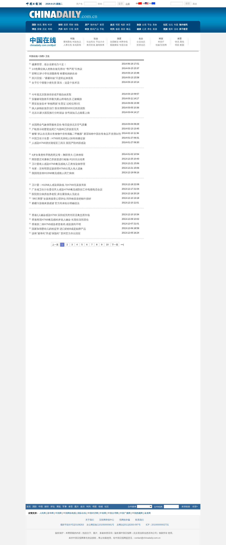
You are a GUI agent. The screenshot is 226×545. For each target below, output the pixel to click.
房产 (87, 24)
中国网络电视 (69, 513)
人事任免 (67, 45)
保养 (76, 29)
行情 (71, 29)
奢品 (128, 29)
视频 (165, 29)
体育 (128, 24)
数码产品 (94, 29)
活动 (176, 29)
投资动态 (141, 45)
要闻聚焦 (67, 42)
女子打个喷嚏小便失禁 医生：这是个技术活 (55, 82)
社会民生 (91, 42)
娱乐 (112, 24)
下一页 (115, 244)
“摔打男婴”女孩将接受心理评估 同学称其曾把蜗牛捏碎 (61, 198)
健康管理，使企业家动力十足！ (49, 64)
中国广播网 (125, 513)
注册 (128, 4)
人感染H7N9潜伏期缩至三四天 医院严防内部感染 (59, 143)
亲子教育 (183, 29)
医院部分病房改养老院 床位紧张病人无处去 (55, 194)
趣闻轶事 (100, 45)
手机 (102, 29)
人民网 (42, 513)
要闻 (45, 24)
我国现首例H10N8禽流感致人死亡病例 (53, 173)
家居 (102, 24)
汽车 (60, 29)
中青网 (103, 513)
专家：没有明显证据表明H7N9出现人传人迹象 (57, 168)
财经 (60, 24)
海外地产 (94, 24)
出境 (144, 24)
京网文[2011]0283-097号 (129, 524)
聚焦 (182, 42)
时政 (72, 38)
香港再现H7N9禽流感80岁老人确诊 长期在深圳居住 (60, 219)
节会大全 (100, 42)
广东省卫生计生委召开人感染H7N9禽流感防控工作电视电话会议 (67, 189)
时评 (50, 24)
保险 (76, 24)
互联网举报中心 (106, 520)
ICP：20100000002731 (157, 524)
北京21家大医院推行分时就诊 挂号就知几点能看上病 (61, 112)
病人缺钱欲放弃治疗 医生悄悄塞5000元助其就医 (58, 108)
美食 (155, 24)
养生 (149, 29)
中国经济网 (93, 513)
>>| (122, 244)
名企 (141, 38)
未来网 (147, 513)
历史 (45, 29)
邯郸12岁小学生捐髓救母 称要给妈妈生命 (54, 73)
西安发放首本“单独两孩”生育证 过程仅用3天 (56, 103)
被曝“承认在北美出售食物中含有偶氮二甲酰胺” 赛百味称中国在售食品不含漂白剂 (76, 133)
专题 (176, 24)
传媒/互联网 (161, 45)
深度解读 (114, 42)
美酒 (155, 29)
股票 (66, 24)
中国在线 (33, 56)
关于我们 (89, 520)
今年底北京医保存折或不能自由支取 (51, 94)
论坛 (171, 24)
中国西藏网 (137, 513)
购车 (66, 29)
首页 (28, 506)
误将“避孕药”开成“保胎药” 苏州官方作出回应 (56, 233)
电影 (123, 24)
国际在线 (82, 513)
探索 (39, 29)
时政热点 (77, 42)
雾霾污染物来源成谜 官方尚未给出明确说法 (55, 203)
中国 (40, 506)
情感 (101, 506)
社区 (165, 24)
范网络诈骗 (124, 520)
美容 (123, 29)
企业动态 (141, 42)
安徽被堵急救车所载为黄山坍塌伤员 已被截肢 (57, 99)
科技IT (161, 42)
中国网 (58, 513)
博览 (34, 29)
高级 (195, 4)
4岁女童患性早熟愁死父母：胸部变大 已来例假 (57, 154)
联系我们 (139, 520)
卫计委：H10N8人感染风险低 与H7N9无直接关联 (59, 184)
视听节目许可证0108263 (72, 524)
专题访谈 (123, 45)
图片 (77, 506)
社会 (96, 38)
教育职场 (91, 45)
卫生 (47, 56)
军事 (65, 506)
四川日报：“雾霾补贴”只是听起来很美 (52, 78)
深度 (119, 38)
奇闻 (50, 29)
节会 (149, 24)
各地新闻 (77, 45)
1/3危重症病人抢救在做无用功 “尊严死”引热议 (57, 69)
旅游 (139, 24)
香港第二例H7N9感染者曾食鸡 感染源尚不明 (56, 224)
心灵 (144, 29)
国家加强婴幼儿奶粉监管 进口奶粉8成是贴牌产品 (59, 228)
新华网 (50, 513)
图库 (171, 29)
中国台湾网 (113, 513)
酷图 (182, 45)
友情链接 (186, 506)
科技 (87, 29)
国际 (34, 24)
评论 (52, 506)
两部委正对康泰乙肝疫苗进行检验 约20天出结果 (58, 159)
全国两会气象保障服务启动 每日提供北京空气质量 (59, 124)
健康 (139, 29)
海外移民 (183, 24)
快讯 (39, 24)
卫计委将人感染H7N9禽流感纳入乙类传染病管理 (58, 164)
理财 (71, 24)
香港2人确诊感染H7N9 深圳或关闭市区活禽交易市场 (61, 215)
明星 (118, 24)
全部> (195, 506)
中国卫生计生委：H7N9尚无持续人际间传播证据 (58, 138)
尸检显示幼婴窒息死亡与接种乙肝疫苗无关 (55, 129)
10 (107, 244)
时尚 (112, 29)
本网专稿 (123, 42)
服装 (118, 29)
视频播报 (114, 45)
